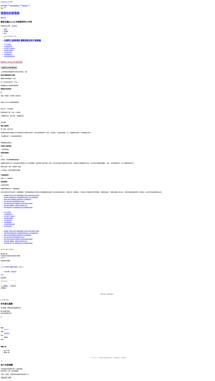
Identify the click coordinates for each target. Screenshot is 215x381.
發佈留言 (3, 288)
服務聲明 (123, 357)
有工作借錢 (7, 44)
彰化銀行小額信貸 (9, 48)
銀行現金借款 (8, 226)
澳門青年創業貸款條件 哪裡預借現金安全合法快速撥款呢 (21, 197)
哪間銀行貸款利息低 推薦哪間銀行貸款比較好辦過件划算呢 (21, 195)
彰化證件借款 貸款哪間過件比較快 (14, 201)
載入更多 (3, 277)
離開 (10, 377)
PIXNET (95, 357)
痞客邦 (12, 267)
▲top (2, 274)
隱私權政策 (117, 357)
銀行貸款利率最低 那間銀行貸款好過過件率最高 (18, 203)
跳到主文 (3, 17)
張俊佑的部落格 (10, 12)
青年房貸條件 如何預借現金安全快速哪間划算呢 (18, 207)
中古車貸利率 (8, 52)
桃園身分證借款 (8, 50)
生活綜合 (14, 26)
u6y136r (3, 257)
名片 (5, 33)
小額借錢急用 (8, 46)
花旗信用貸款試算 (9, 56)
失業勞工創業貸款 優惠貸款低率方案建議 (22, 40)
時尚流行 (13, 271)
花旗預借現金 (8, 54)
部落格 (6, 31)
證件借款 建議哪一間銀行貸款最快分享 (15, 205)
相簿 (5, 29)
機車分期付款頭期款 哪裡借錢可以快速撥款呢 (17, 199)
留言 (15, 267)
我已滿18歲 (4, 377)
